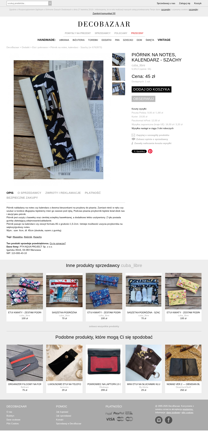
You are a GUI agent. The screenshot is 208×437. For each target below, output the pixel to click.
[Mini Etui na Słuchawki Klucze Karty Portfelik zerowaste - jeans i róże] (143, 363)
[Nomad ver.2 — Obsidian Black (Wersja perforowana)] (183, 363)
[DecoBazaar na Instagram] (158, 420)
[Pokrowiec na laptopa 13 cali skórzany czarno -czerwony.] (104, 363)
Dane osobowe (13, 419)
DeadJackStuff (183, 387)
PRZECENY (137, 33)
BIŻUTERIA (78, 40)
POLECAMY (120, 33)
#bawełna (18, 237)
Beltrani (25, 387)
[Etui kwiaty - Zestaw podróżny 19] (104, 291)
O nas (9, 412)
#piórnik (28, 237)
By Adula (143, 387)
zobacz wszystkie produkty (104, 326)
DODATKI (106, 40)
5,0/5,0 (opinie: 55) (141, 69)
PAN (117, 40)
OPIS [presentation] (9, 192)
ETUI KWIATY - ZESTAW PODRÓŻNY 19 (108, 312)
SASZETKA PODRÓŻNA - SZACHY (145, 312)
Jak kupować (62, 412)
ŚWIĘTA (150, 40)
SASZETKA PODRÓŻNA (64, 312)
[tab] (9, 192)
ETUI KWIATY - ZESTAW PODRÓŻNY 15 (29, 312)
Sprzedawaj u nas (166, 3)
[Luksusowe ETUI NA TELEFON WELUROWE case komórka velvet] (64, 363)
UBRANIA (64, 40)
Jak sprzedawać (63, 416)
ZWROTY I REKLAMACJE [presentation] (63, 192)
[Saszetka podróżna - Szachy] (143, 291)
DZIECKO (128, 40)
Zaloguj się (184, 3)
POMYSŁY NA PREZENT (78, 33)
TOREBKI (93, 40)
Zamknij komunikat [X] (104, 13)
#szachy (37, 237)
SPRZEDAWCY (102, 33)
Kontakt (59, 419)
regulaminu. (187, 409)
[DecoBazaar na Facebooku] (168, 420)
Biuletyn (10, 416)
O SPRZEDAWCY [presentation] (29, 192)
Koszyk (198, 3)
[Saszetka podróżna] (64, 291)
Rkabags (104, 387)
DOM (139, 40)
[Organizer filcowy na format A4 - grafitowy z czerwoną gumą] (24, 363)
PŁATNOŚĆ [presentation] (93, 192)
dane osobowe (173, 412)
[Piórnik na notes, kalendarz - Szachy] (58, 119)
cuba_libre (138, 65)
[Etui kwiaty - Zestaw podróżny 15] (24, 291)
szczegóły (165, 9)
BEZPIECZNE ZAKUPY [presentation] (22, 197)
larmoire (64, 387)
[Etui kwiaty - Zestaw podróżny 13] (183, 291)
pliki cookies (187, 412)
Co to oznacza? (58, 243)
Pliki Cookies (12, 423)
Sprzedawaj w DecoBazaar (68, 423)
